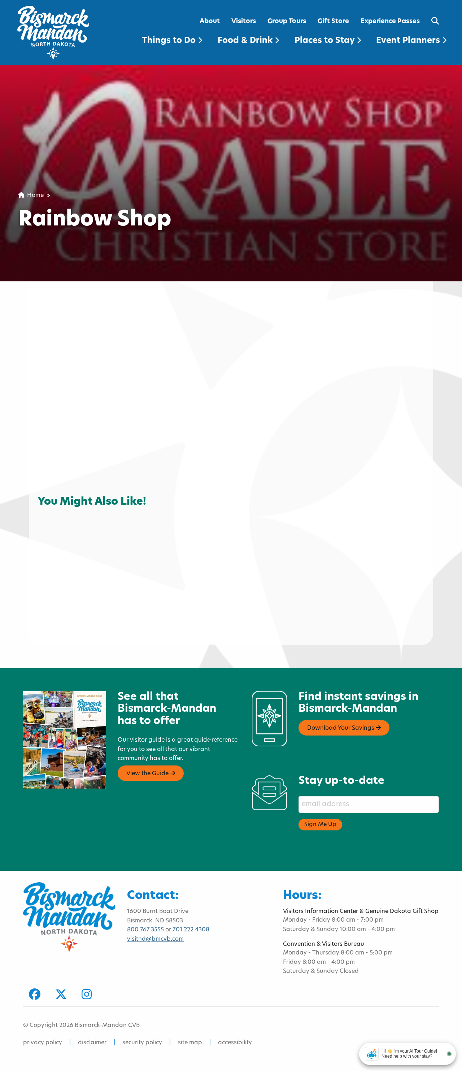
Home (34, 195)
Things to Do (170, 41)
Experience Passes (390, 21)
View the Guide (148, 774)
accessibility (235, 1043)
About (210, 21)
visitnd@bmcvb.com (155, 939)
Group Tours (286, 21)
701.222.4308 (191, 930)
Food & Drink (246, 41)
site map (190, 1043)
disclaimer (92, 1043)
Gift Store (333, 21)
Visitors (243, 21)
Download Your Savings (341, 728)
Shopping (57, 506)
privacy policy (42, 1043)
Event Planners (409, 41)
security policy (142, 1043)
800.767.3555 (145, 930)
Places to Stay (326, 41)
